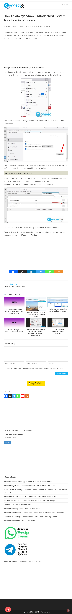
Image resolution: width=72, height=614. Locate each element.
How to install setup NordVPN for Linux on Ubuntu (22, 509)
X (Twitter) (23, 235)
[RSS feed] (27, 396)
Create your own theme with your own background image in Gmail (14, 311)
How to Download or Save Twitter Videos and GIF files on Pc (36, 315)
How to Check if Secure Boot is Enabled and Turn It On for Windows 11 (30, 496)
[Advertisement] (36, 53)
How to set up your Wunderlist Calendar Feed (14, 331)
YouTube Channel (44, 232)
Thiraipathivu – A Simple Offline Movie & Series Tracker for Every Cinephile (31, 517)
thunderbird (9, 277)
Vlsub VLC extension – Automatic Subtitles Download (58, 331)
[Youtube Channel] (22, 396)
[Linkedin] (31, 271)
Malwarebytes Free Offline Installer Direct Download (58, 310)
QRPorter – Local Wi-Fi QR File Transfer (18, 504)
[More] (58, 271)
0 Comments (48, 26)
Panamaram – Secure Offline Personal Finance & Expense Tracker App (29, 500)
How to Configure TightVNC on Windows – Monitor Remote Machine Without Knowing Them (36, 332)
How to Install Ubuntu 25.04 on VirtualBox (19, 521)
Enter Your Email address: (14, 434)
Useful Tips (23, 26)
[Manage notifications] (68, 610)
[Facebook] (13, 271)
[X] (22, 271)
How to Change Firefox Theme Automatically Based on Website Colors (29, 486)
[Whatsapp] (49, 271)
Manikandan (36, 26)
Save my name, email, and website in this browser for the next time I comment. (35, 368)
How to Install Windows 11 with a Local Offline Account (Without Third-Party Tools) (34, 513)
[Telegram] (40, 271)
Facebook (34, 235)
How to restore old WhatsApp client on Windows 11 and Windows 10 (29, 482)
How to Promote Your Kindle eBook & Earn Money (22, 561)
